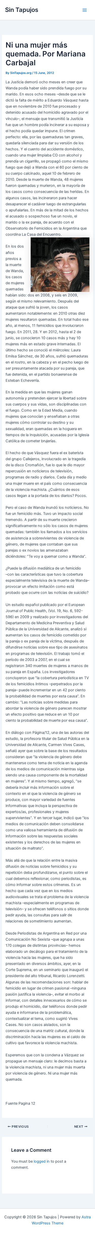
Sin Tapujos (21, 9)
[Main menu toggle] (84, 10)
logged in (42, 1161)
